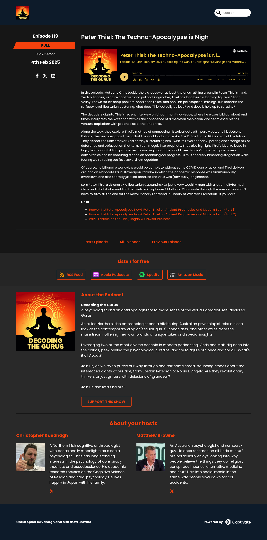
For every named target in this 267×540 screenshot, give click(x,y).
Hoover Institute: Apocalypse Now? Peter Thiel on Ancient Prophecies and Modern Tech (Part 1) (162, 209)
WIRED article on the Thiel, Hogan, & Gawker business (129, 219)
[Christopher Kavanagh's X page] (51, 491)
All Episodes (130, 241)
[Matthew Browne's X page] (172, 491)
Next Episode (96, 241)
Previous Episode (167, 241)
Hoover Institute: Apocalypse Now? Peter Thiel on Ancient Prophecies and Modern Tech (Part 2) (162, 214)
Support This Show (106, 401)
